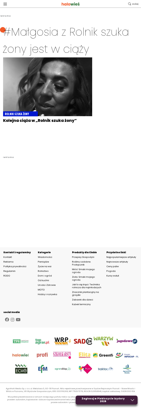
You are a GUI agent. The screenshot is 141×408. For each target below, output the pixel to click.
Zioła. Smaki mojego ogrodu (83, 278)
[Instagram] (12, 320)
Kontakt (7, 257)
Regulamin (9, 271)
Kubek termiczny (81, 304)
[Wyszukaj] (133, 4)
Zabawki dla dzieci (82, 299)
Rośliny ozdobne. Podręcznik (81, 263)
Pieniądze (43, 261)
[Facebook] (7, 320)
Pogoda (111, 271)
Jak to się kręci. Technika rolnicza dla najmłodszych (86, 286)
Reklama (8, 261)
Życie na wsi (44, 266)
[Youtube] (18, 320)
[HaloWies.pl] (70, 4)
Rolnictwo (43, 271)
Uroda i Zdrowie (47, 285)
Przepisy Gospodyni (83, 257)
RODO (6, 275)
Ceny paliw (112, 266)
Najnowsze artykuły (117, 261)
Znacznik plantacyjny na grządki (85, 293)
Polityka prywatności (14, 266)
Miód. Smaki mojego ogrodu (83, 271)
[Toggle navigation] (5, 4)
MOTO (41, 289)
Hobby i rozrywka (47, 294)
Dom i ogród (45, 275)
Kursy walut (112, 275)
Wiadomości (45, 257)
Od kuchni (43, 280)
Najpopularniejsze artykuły (121, 257)
